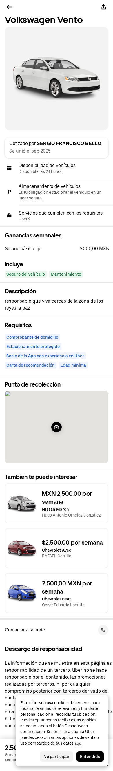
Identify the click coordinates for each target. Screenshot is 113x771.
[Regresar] (9, 7)
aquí (78, 743)
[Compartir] (104, 7)
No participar (56, 756)
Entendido (90, 756)
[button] (59, 249)
